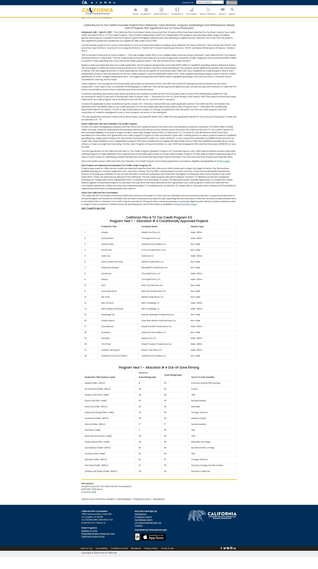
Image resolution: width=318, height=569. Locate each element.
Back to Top (87, 548)
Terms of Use (167, 548)
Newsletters (159, 499)
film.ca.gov (224, 161)
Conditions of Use (119, 548)
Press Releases (123, 499)
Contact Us (187, 2)
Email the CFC (88, 522)
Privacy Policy (151, 548)
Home (135, 14)
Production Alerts (141, 499)
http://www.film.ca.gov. (186, 204)
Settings (233, 2)
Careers (139, 525)
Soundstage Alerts (144, 519)
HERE (93, 492)
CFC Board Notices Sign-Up (148, 522)
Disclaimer (136, 548)
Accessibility (102, 548)
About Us (101, 522)
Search (232, 14)
